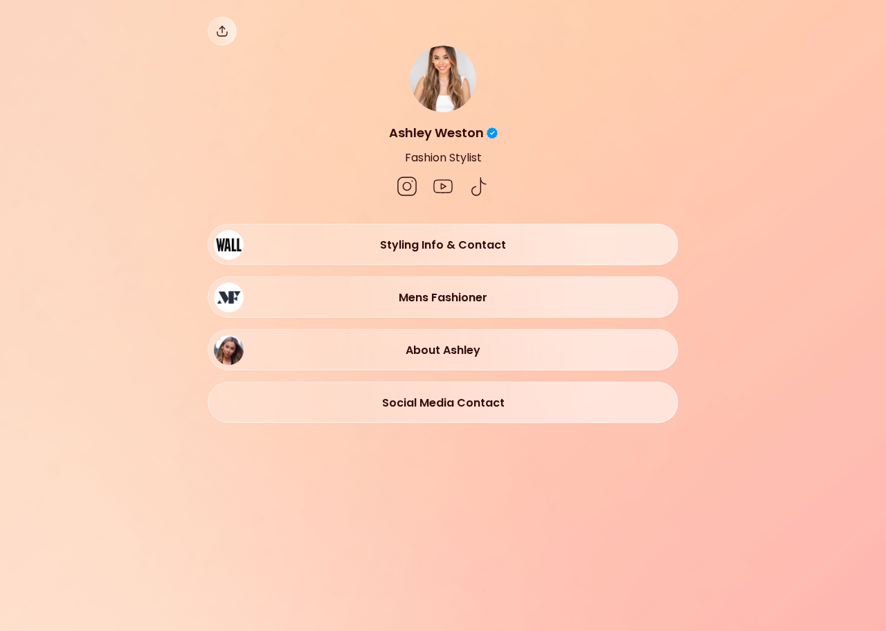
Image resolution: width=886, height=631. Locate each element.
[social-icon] (407, 188)
